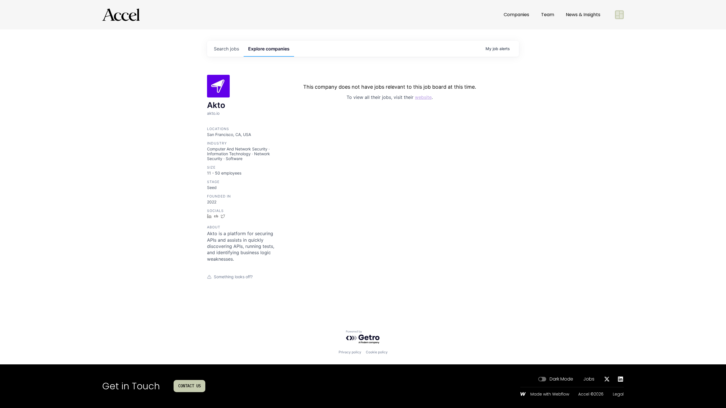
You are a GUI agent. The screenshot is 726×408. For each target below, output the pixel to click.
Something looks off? (233, 276)
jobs (226, 49)
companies (269, 49)
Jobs (588, 379)
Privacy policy (350, 352)
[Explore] (619, 14)
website (423, 97)
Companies (516, 14)
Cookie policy (377, 352)
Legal (618, 394)
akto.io (213, 113)
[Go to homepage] (121, 15)
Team (547, 14)
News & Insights (583, 14)
